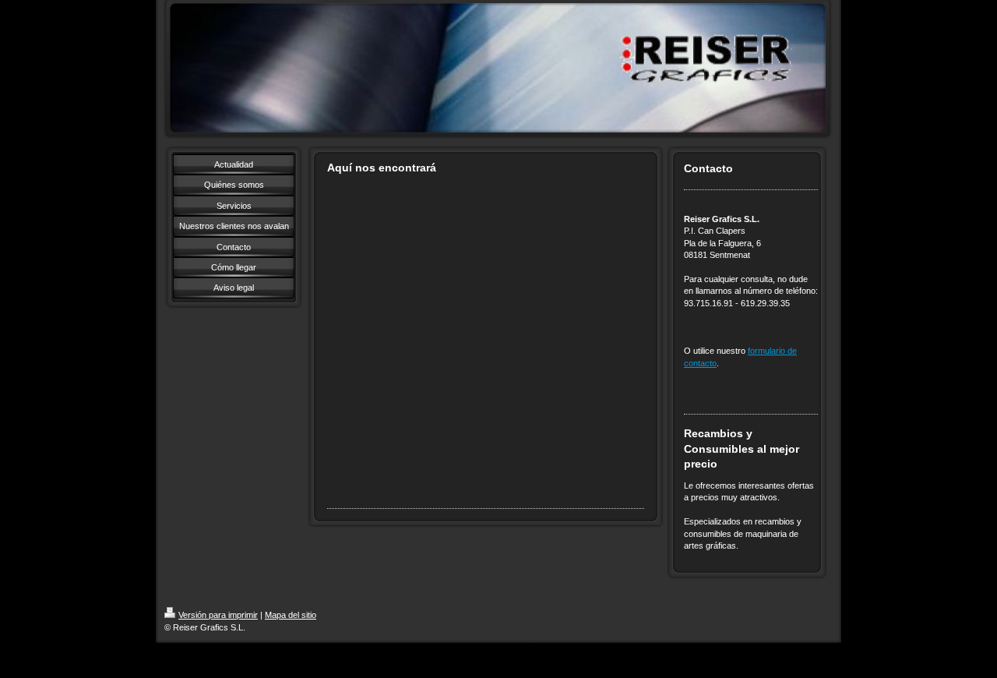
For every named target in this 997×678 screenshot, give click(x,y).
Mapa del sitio (290, 615)
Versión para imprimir (218, 615)
